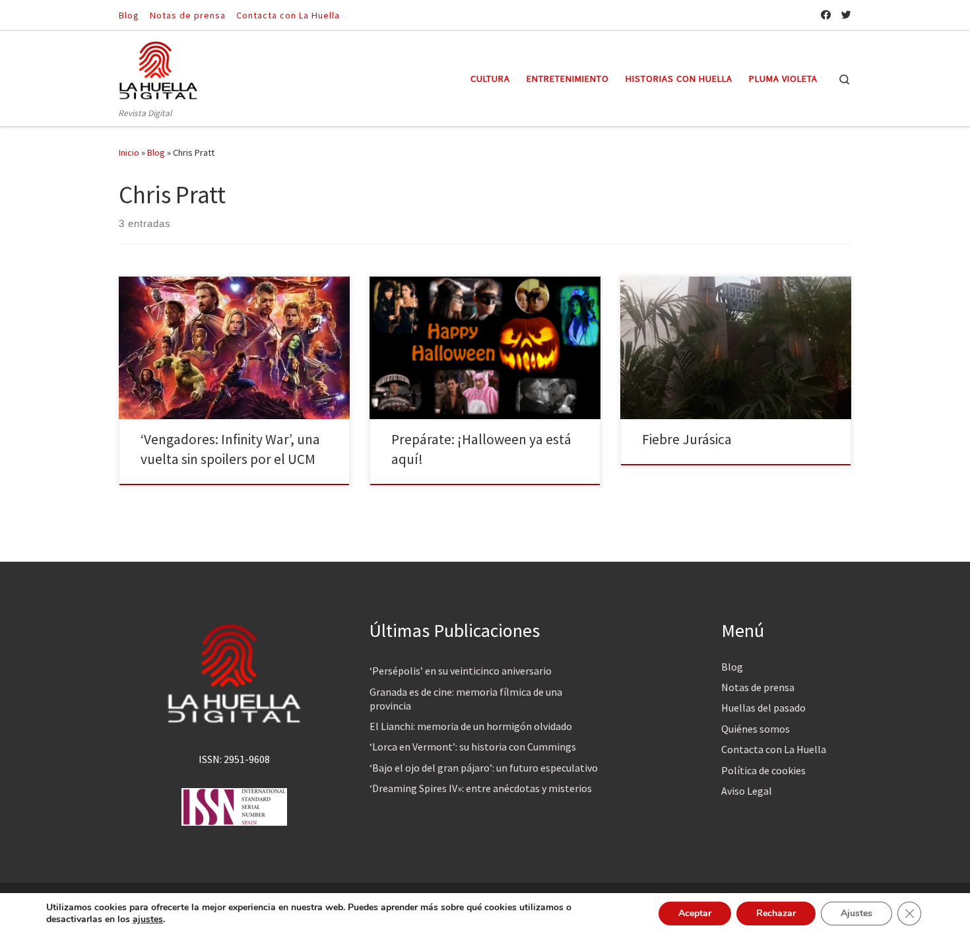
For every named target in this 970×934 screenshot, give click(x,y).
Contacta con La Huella (773, 749)
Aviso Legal (746, 790)
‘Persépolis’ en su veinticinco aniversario (461, 670)
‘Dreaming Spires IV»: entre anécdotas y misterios (481, 788)
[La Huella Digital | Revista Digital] (158, 68)
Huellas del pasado (763, 707)
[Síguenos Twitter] (846, 14)
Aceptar (694, 913)
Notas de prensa (757, 687)
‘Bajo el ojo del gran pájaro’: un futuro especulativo (484, 767)
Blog (156, 152)
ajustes (148, 919)
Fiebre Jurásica (687, 439)
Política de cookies (763, 770)
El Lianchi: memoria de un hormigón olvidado (471, 726)
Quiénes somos (755, 728)
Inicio (129, 152)
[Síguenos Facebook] (826, 14)
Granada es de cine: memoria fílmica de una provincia (466, 698)
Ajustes (856, 913)
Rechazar (776, 913)
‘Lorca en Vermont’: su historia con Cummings (473, 746)
